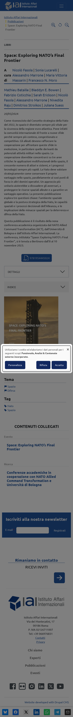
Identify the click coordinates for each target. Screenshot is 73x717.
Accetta (59, 364)
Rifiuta (43, 364)
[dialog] (36, 358)
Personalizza (15, 364)
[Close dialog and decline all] (67, 348)
